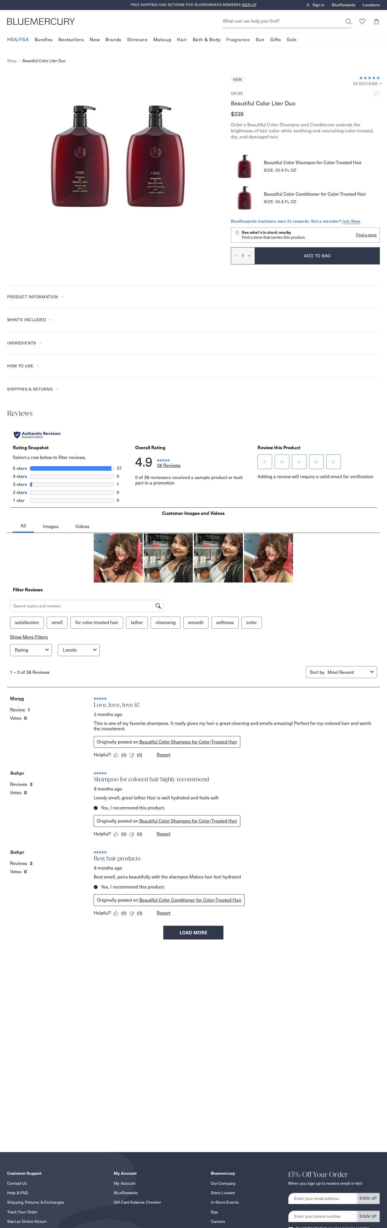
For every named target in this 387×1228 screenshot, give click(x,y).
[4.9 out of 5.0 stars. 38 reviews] (369, 78)
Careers (218, 1221)
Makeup (162, 39)
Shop (12, 60)
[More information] (379, 84)
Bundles (44, 39)
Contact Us (17, 1183)
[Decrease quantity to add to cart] (234, 256)
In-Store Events (225, 1202)
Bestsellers (71, 39)
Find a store (366, 235)
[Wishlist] (362, 21)
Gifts (275, 39)
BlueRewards (343, 5)
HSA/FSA (18, 39)
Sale (292, 39)
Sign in (319, 5)
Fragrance (238, 39)
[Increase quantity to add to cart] (251, 256)
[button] (376, 21)
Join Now (351, 221)
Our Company (223, 1183)
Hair (182, 39)
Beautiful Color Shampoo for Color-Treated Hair (313, 162)
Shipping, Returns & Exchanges (35, 1202)
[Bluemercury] (41, 21)
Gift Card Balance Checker (137, 1202)
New (95, 39)
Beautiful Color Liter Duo (44, 60)
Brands (113, 39)
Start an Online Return (27, 1221)
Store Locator (223, 1192)
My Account (124, 1183)
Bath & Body (207, 39)
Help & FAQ (17, 1192)
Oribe (237, 93)
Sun (260, 39)
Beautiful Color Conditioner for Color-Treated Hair (315, 194)
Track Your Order (22, 1212)
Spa (214, 1212)
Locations (371, 5)
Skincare (137, 39)
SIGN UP (368, 1198)
